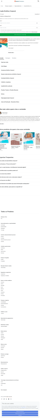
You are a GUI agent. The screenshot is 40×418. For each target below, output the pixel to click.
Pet (1, 218)
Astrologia (3, 225)
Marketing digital (4, 326)
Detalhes (14, 58)
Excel (2, 381)
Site (1, 385)
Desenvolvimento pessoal (5, 239)
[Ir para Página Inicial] (20, 1)
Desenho (2, 347)
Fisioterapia (3, 373)
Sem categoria (4, 389)
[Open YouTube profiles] (8, 399)
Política (2, 293)
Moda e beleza (4, 331)
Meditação (3, 228)
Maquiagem (3, 337)
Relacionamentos (4, 362)
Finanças (2, 305)
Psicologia (3, 295)
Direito (2, 283)
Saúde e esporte (4, 368)
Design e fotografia (5, 257)
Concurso (2, 282)
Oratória (2, 241)
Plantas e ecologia (4, 354)
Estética (2, 334)
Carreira (2, 236)
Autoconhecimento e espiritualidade (8, 223)
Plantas (2, 357)
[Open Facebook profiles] (1, 399)
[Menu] (1, 1)
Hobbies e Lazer (4, 311)
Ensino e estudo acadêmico (6, 280)
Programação (3, 383)
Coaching (2, 238)
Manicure (2, 336)
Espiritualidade (3, 226)
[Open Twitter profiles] (4, 399)
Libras (2, 290)
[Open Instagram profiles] (11, 399)
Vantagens (7, 58)
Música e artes (4, 344)
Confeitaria (3, 248)
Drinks (2, 249)
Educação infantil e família (6, 265)
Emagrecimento (4, 370)
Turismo (2, 313)
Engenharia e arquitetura (6, 272)
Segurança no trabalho (5, 275)
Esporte (2, 372)
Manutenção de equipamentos (7, 318)
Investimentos (3, 307)
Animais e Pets (4, 216)
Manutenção (3, 319)
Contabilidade (3, 302)
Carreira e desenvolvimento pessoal (8, 234)
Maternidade (3, 267)
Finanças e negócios (5, 300)
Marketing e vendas (5, 324)
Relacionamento (4, 363)
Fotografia (3, 261)
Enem (2, 287)
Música (2, 349)
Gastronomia (3, 251)
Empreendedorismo (4, 303)
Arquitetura (3, 274)
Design (2, 259)
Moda (2, 339)
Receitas (2, 253)
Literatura (2, 292)
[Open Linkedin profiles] (6, 399)
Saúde (2, 375)
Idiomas (2, 288)
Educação (2, 285)
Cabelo (2, 332)
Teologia (2, 230)
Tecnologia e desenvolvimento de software (10, 380)
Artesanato (3, 346)
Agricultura (3, 355)
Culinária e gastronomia (5, 246)
